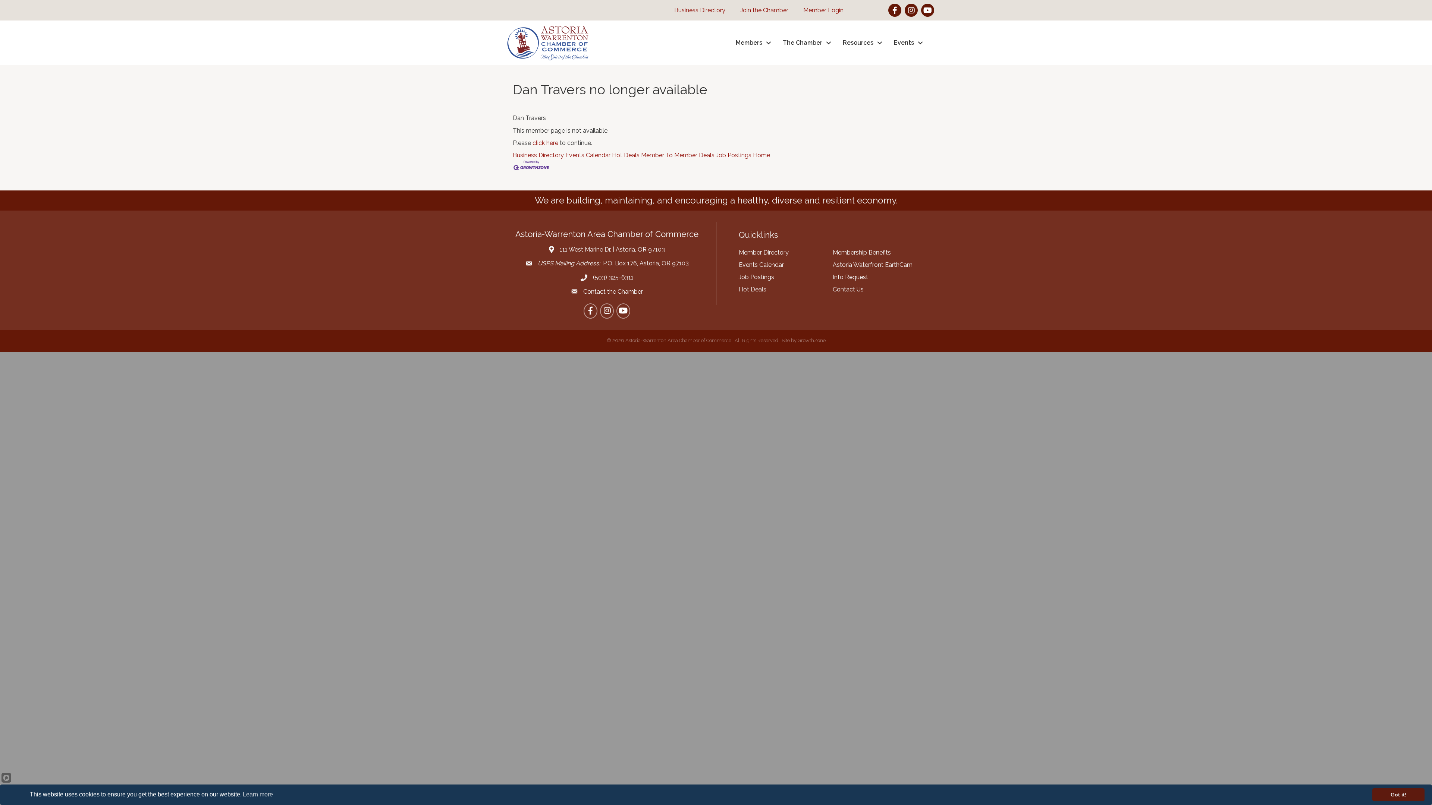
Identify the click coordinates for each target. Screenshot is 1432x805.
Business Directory (538, 155)
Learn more (258, 794)
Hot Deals (626, 155)
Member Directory (764, 252)
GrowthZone (812, 340)
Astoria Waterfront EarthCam (873, 264)
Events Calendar (587, 155)
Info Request (850, 277)
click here (545, 142)
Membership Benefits (862, 252)
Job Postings (733, 155)
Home (761, 155)
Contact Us (848, 289)
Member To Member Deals (678, 155)
